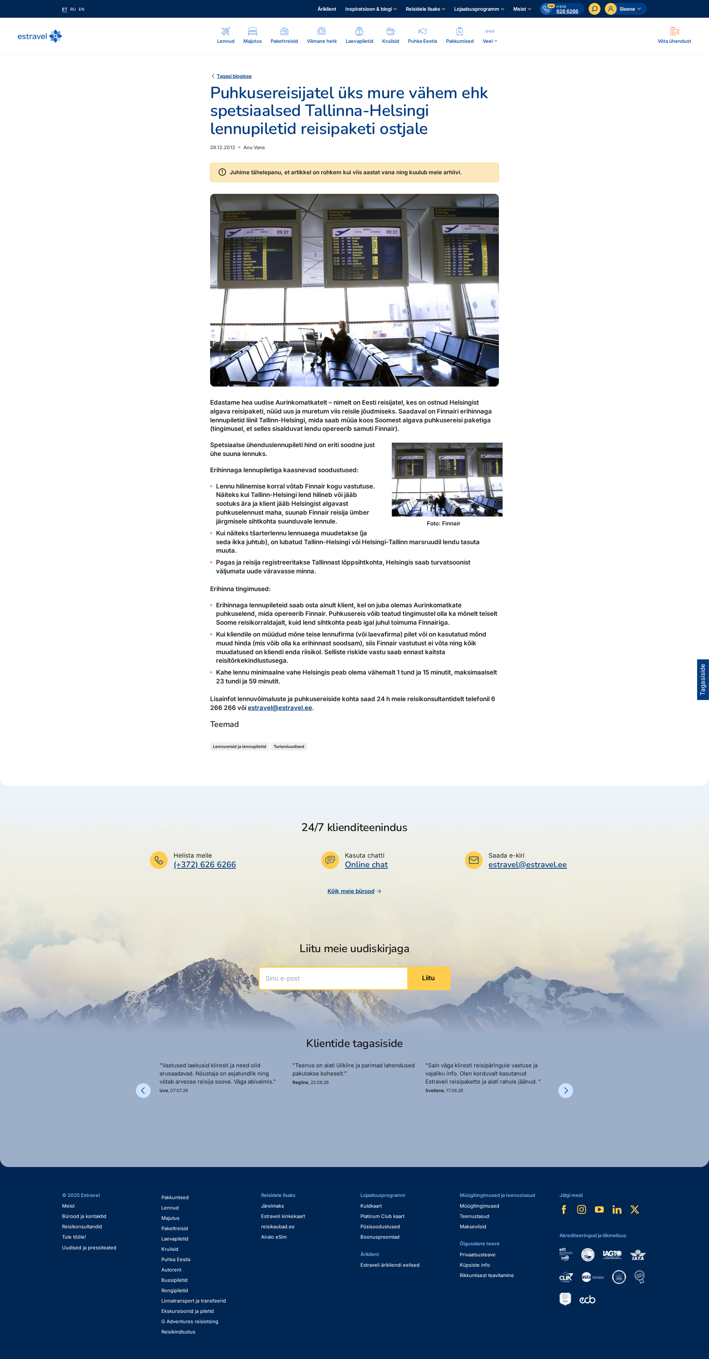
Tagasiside (702, 680)
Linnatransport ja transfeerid (193, 1301)
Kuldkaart (371, 1206)
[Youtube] (599, 1209)
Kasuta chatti (364, 855)
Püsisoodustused (380, 1226)
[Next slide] (565, 1090)
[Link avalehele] (40, 36)
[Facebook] (563, 1209)
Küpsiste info (475, 1265)
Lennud (170, 1208)
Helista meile (193, 855)
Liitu (428, 978)
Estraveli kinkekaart (283, 1216)
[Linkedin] (617, 1209)
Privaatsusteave (478, 1254)
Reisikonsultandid (82, 1226)
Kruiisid (169, 1249)
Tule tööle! (74, 1237)
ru (73, 9)
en (81, 9)
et (64, 9)
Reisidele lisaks (423, 9)
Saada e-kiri (506, 855)
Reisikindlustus (178, 1332)
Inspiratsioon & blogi (368, 9)
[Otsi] (594, 9)
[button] (162, 1119)
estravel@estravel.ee (280, 707)
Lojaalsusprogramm (476, 9)
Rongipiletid (174, 1290)
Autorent (171, 1270)
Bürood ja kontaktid (84, 1216)
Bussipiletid (174, 1280)
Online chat (366, 864)
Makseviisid (473, 1226)
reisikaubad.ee (278, 1226)
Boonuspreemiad (380, 1237)
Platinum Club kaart (382, 1216)
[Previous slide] (143, 1090)
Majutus (170, 1218)
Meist (519, 9)
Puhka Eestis (176, 1259)
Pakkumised (175, 1197)
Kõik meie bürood (351, 891)
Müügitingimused (479, 1206)
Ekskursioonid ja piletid (187, 1311)
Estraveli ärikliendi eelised (389, 1265)
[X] (634, 1209)
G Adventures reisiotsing (189, 1321)
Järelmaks (272, 1206)
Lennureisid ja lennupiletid (239, 746)
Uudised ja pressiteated (89, 1247)
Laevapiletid (174, 1239)
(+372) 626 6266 (205, 864)
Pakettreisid (174, 1228)
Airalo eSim (274, 1237)
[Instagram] (581, 1209)
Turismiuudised (289, 746)
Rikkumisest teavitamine (487, 1275)
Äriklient (327, 9)
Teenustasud (474, 1216)
